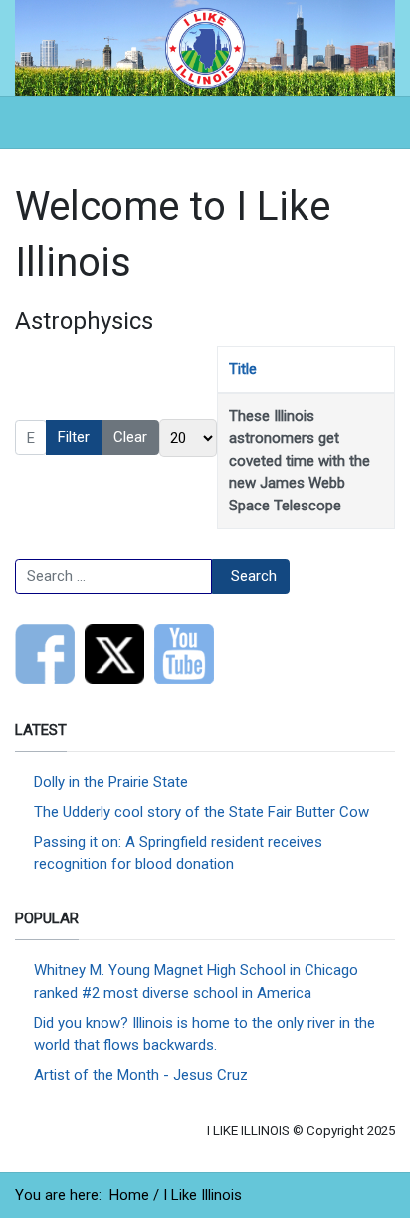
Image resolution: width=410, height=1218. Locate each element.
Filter (74, 437)
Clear (130, 437)
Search (254, 576)
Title (243, 369)
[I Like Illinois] (205, 47)
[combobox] (113, 577)
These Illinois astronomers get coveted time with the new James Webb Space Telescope (299, 460)
